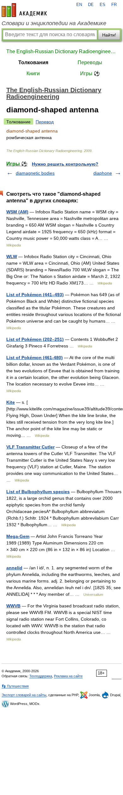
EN (79, 5)
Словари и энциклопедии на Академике (54, 23)
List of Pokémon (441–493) (35, 294)
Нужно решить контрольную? (65, 163)
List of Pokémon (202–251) (35, 339)
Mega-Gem (17, 536)
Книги (33, 73)
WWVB (13, 605)
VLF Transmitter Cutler (30, 446)
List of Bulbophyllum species (38, 491)
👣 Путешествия (15, 686)
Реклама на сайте (68, 676)
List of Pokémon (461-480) (34, 357)
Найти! (109, 34)
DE (91, 5)
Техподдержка (40, 676)
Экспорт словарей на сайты (24, 695)
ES (102, 5)
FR (114, 5)
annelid (14, 567)
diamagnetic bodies (35, 173)
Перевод (45, 121)
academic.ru (24, 10)
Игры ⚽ (90, 73)
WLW (11, 256)
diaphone (102, 173)
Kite (10, 402)
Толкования (33, 62)
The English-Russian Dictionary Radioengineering (61, 51)
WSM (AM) (17, 211)
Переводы (90, 62)
